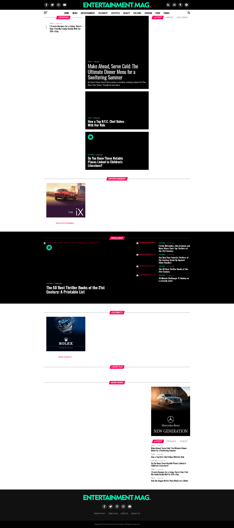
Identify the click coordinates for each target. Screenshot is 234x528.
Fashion (148, 13)
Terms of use (113, 513)
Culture (137, 13)
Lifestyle (115, 13)
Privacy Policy (99, 513)
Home (66, 13)
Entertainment (88, 13)
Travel (166, 13)
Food (157, 13)
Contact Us (135, 513)
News (75, 13)
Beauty (126, 13)
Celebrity (103, 13)
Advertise (124, 513)
